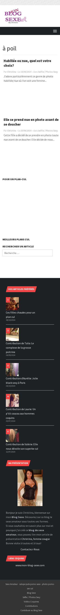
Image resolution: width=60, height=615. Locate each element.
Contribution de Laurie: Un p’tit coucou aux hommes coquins (21, 413)
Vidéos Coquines (31, 601)
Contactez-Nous (30, 549)
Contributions (31, 606)
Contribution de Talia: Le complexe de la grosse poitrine (20, 348)
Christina (11, 71)
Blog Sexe (31, 592)
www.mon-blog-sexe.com (30, 565)
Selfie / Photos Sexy (48, 71)
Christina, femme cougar (36, 539)
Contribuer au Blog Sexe (31, 610)
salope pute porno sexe (29, 584)
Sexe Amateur (12, 584)
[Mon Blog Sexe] (15, 15)
